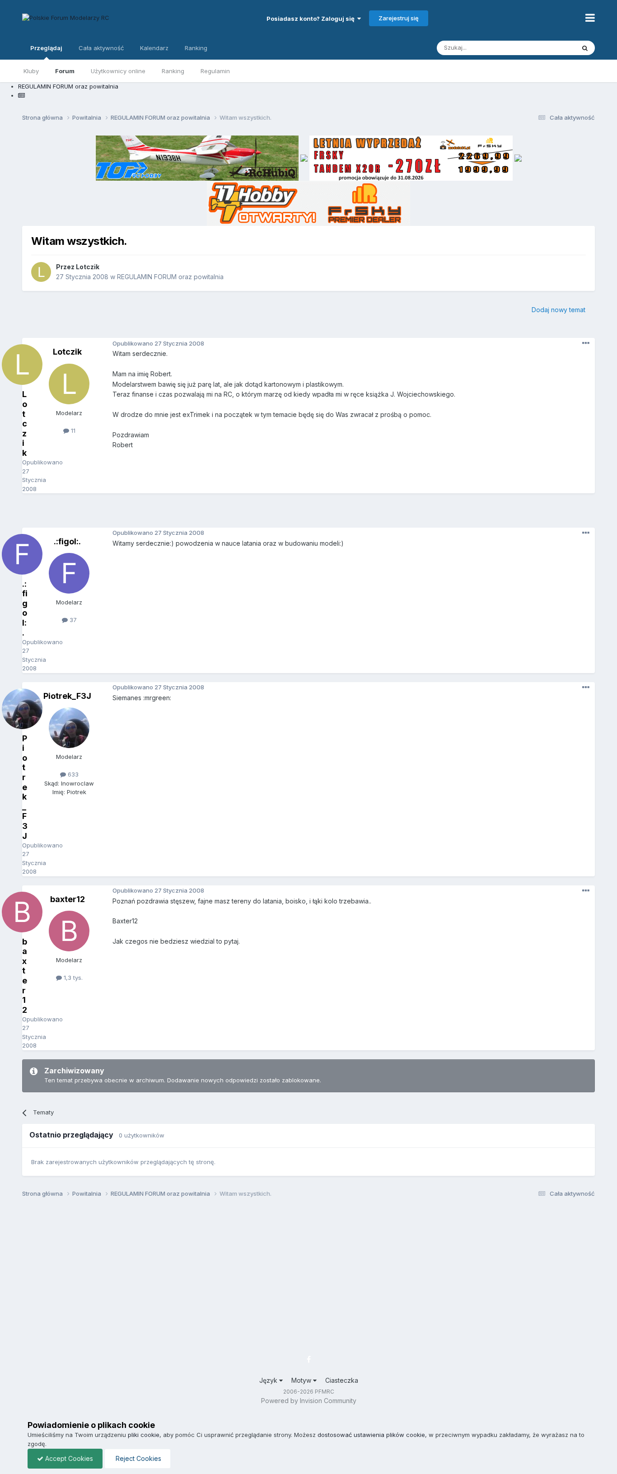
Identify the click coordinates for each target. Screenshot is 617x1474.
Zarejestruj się (399, 18)
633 (72, 774)
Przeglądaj (46, 47)
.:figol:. (67, 541)
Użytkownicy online (118, 71)
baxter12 (67, 899)
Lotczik (87, 267)
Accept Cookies (68, 1458)
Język (269, 1380)
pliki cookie (143, 1434)
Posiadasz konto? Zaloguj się (311, 18)
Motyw (302, 1380)
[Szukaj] (585, 48)
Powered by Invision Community (308, 1400)
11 (72, 430)
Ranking (173, 71)
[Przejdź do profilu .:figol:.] (69, 573)
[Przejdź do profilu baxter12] (69, 931)
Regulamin (215, 71)
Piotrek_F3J (67, 696)
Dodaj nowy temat (558, 310)
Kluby (31, 71)
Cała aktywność (101, 47)
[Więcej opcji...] (586, 343)
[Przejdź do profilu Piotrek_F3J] (69, 727)
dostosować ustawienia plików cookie (371, 1434)
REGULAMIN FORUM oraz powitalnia (170, 277)
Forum (65, 71)
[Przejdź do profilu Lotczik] (41, 272)
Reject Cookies (137, 1458)
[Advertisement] (308, 513)
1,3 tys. (72, 977)
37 (72, 619)
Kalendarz (154, 47)
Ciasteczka (341, 1380)
